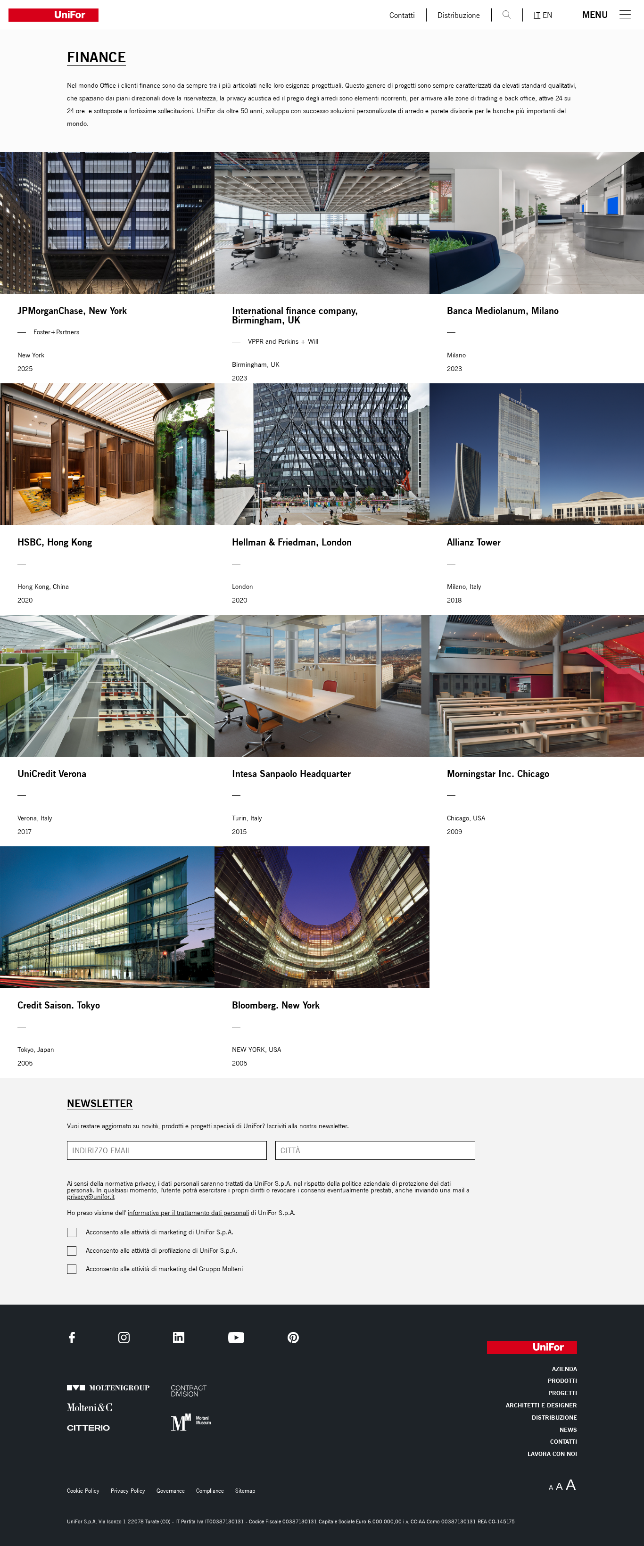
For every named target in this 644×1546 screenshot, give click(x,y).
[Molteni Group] (89, 1388)
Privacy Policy (128, 1491)
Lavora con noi (552, 1454)
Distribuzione (459, 15)
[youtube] (236, 1337)
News (568, 1430)
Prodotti (562, 1381)
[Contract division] (193, 1391)
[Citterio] (89, 1428)
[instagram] (124, 1337)
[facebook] (72, 1337)
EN (547, 15)
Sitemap (245, 1491)
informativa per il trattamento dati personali (188, 1212)
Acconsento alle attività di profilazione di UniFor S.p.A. (161, 1251)
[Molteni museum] (193, 1422)
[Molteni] (89, 1407)
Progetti (562, 1393)
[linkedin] (178, 1337)
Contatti (402, 15)
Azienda (564, 1369)
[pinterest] (293, 1337)
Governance (171, 1491)
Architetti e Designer (541, 1406)
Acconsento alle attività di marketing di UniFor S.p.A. (159, 1232)
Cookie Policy (83, 1491)
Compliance (210, 1491)
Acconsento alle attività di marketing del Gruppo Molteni (164, 1269)
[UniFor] (189, 15)
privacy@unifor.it (91, 1196)
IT (537, 15)
